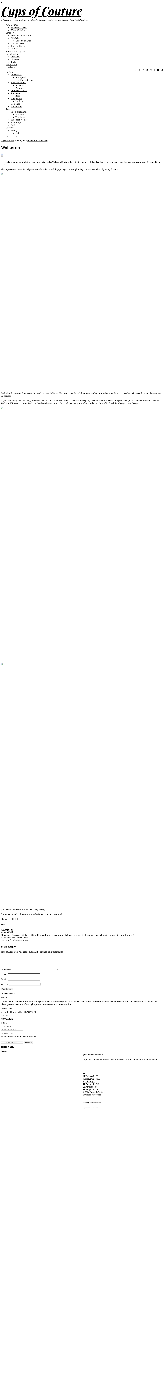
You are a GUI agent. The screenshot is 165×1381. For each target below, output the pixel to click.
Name (4, 974)
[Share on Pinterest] (12, 932)
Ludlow (19, 101)
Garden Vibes (15, 937)
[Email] (158, 70)
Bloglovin (92, 1089)
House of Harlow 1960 (37, 140)
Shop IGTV (11, 64)
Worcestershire (18, 82)
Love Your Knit (23, 40)
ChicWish (15, 38)
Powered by (92, 1094)
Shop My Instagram (16, 51)
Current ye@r (7, 993)
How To (15, 48)
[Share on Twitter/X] (10, 932)
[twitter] (2, 1019)
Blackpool (20, 77)
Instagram (50, 403)
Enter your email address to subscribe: (18, 1036)
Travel (9, 109)
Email (4, 979)
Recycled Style (18, 46)
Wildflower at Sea (14, 940)
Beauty (14, 130)
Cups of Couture (41, 11)
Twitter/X (91, 1076)
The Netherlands (19, 111)
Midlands (15, 104)
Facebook (64, 403)
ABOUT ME (12, 25)
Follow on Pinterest (94, 1054)
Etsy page (136, 403)
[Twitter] (139, 70)
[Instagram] (143, 70)
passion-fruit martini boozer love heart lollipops (36, 393)
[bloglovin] (8, 1019)
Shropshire (16, 98)
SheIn (13, 62)
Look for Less (17, 43)
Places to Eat (26, 80)
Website (4, 984)
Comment (6, 969)
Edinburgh (16, 122)
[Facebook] (151, 70)
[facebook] (6, 1019)
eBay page (123, 403)
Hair (17, 133)
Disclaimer (11, 67)
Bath (17, 96)
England (10, 72)
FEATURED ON (19, 27)
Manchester (16, 106)
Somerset (15, 93)
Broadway (20, 85)
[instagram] (4, 1019)
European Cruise (19, 119)
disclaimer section (137, 1059)
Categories (11, 32)
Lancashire (16, 74)
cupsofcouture (7, 140)
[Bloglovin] (154, 70)
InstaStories (12, 54)
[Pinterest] (147, 70)
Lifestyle (10, 127)
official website (110, 403)
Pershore (20, 88)
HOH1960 (15, 56)
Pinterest (91, 1086)
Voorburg (20, 114)
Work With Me (18, 30)
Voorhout (20, 117)
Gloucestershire (19, 90)
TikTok (90, 1081)
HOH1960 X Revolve (21, 35)
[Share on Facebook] (8, 932)
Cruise (14, 125)
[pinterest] (10, 1019)
